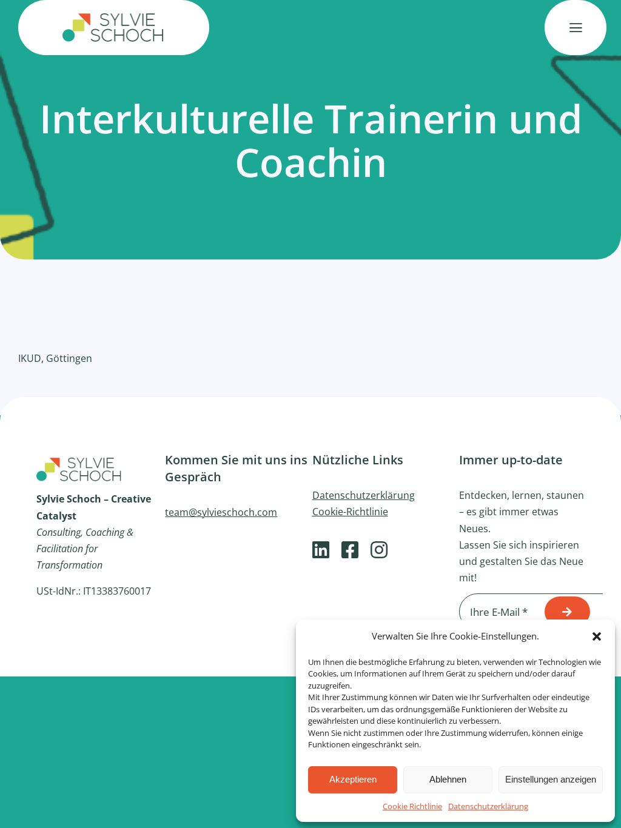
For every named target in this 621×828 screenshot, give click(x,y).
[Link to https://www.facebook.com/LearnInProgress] (349, 549)
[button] (597, 636)
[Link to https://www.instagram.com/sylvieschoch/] (379, 549)
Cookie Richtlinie (412, 806)
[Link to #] (575, 28)
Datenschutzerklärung (488, 806)
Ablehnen (447, 779)
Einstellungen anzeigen (550, 779)
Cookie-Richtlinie (350, 511)
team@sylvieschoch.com (221, 512)
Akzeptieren (353, 779)
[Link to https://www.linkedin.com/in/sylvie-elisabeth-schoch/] (320, 549)
